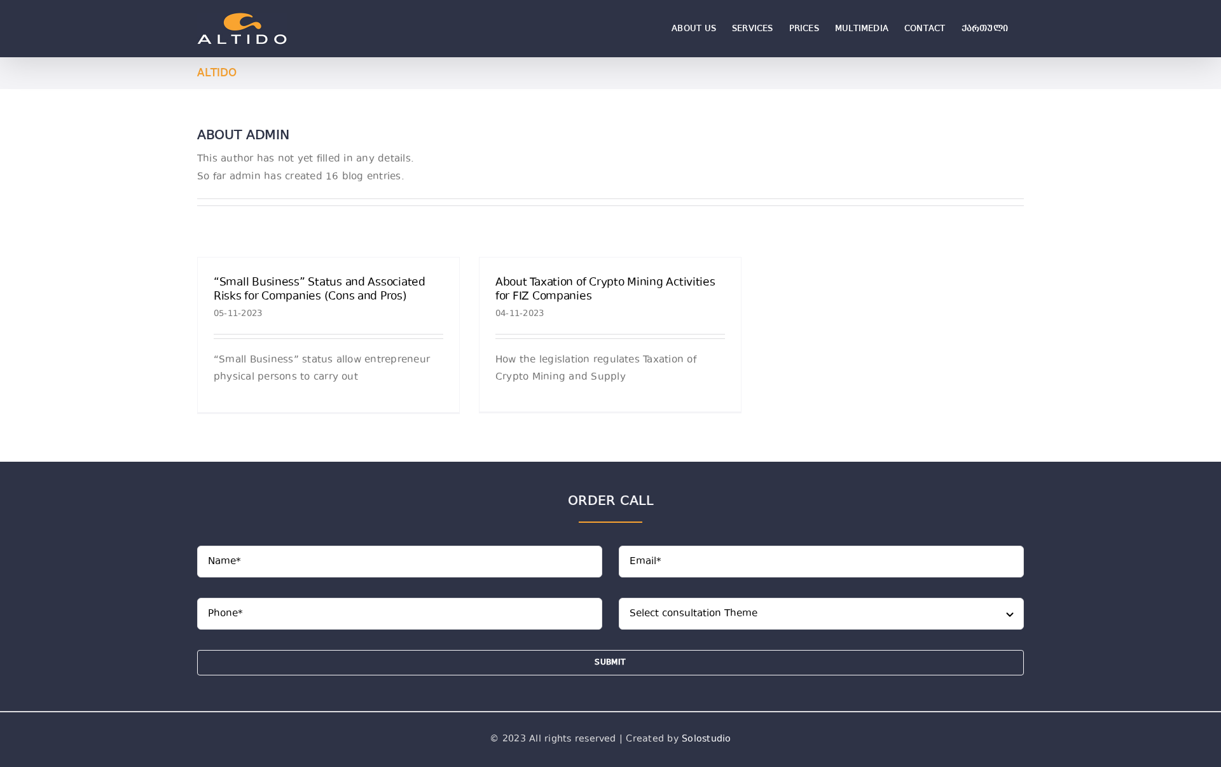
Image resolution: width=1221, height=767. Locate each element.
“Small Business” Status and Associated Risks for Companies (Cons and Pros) (319, 290)
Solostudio (706, 739)
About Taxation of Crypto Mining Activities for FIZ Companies (605, 290)
